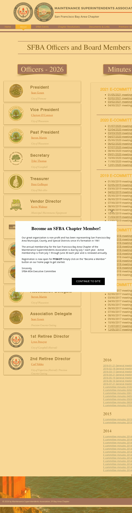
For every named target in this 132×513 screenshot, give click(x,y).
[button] (111, 211)
